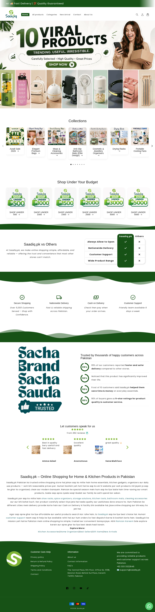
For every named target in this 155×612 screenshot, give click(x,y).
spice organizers (63, 498)
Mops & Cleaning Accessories (56, 151)
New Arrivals (110, 531)
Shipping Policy (38, 566)
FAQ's (70, 566)
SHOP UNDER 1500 (65, 213)
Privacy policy (37, 557)
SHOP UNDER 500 (16, 213)
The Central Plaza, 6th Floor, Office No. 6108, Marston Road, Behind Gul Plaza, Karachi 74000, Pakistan (89, 573)
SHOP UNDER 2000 (89, 213)
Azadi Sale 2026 (15, 150)
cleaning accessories (136, 498)
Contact (35, 574)
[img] (77, 429)
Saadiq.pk (102, 514)
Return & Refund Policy (41, 561)
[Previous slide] (3, 146)
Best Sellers (85, 531)
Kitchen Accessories (48, 531)
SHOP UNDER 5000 (138, 213)
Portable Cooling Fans (140, 150)
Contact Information (77, 561)
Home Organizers (69, 531)
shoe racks (47, 498)
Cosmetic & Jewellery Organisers (98, 151)
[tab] (71, 164)
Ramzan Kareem (124, 521)
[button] (137, 14)
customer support (15, 517)
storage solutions (82, 498)
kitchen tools (99, 498)
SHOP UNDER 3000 (114, 213)
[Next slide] (152, 146)
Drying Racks (119, 149)
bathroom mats (115, 498)
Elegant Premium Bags (35, 151)
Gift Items (97, 531)
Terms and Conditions (41, 570)
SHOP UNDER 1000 (41, 213)
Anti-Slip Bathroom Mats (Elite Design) (77, 152)
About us (72, 557)
